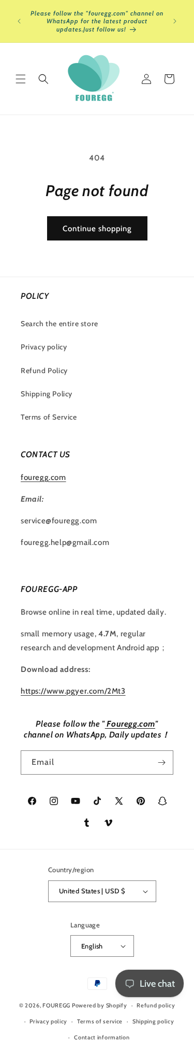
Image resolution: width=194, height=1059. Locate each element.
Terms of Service (49, 417)
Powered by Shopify (99, 1005)
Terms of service (100, 1021)
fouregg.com (43, 477)
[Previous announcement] (19, 21)
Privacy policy (44, 346)
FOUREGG (56, 1005)
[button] (20, 79)
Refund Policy (44, 370)
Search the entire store (59, 323)
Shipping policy (153, 1021)
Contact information (101, 1037)
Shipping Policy (46, 393)
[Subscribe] (161, 762)
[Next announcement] (174, 21)
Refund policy (156, 1005)
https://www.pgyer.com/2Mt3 (73, 691)
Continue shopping (97, 228)
